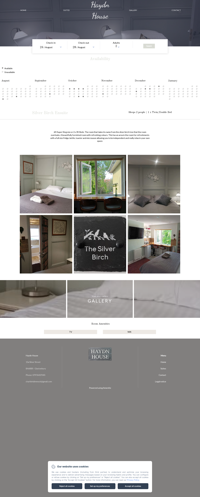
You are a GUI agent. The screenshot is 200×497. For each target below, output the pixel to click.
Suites (66, 10)
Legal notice (160, 381)
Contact (176, 10)
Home (23, 10)
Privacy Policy (133, 480)
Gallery (133, 10)
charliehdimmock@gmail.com (39, 381)
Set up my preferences (100, 486)
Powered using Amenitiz (100, 388)
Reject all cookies (67, 486)
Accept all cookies (133, 486)
